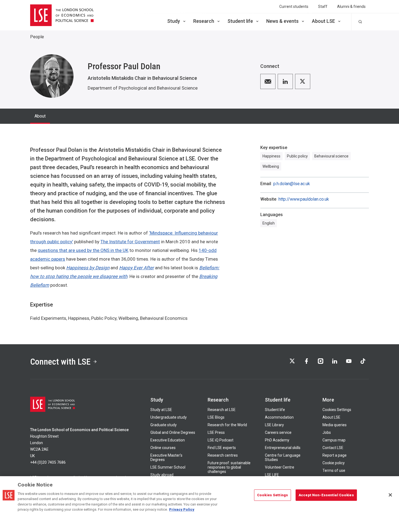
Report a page (334, 455)
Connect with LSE (60, 361)
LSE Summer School (167, 467)
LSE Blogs (216, 417)
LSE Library (274, 425)
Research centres (223, 455)
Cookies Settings (336, 409)
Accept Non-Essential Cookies (326, 495)
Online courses (163, 448)
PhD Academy (277, 440)
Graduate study (163, 425)
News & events (282, 21)
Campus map (334, 440)
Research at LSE (222, 409)
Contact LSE (332, 448)
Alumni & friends (351, 6)
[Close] (390, 495)
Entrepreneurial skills (282, 448)
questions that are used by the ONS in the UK (83, 250)
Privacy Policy (181, 509)
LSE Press (216, 432)
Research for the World (227, 425)
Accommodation (279, 417)
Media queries (334, 425)
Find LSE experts (222, 448)
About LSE (323, 21)
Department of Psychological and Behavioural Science (143, 88)
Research (203, 21)
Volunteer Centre (279, 467)
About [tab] (40, 116)
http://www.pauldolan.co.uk (303, 199)
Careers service (278, 432)
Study (173, 21)
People (37, 36)
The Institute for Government (130, 241)
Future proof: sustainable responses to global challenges (229, 467)
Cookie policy (333, 463)
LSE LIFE (272, 475)
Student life (240, 21)
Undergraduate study (168, 417)
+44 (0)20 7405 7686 (48, 462)
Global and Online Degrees (172, 432)
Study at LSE (161, 409)
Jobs (326, 432)
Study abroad (161, 475)
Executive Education (167, 440)
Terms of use (333, 470)
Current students (293, 6)
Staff (322, 6)
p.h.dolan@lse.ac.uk (291, 184)
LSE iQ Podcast (220, 440)
